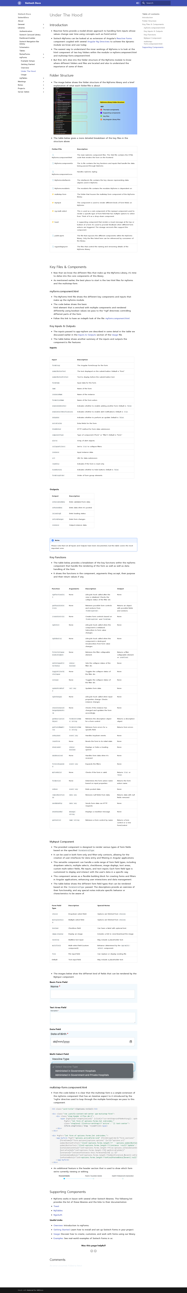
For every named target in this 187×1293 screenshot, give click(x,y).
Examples (58, 1238)
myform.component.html (117, 318)
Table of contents (150, 14)
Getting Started (62, 1229)
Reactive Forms (124, 38)
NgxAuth (58, 1214)
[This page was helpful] (91, 1251)
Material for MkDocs (35, 1290)
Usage (115, 334)
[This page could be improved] (95, 1251)
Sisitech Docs (24, 14)
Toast (56, 1206)
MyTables (58, 1210)
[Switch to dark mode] (137, 3)
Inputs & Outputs (87, 334)
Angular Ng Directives (98, 41)
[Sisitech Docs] (19, 3)
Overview (58, 1225)
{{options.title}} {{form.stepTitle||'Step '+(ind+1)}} (94, 1135)
